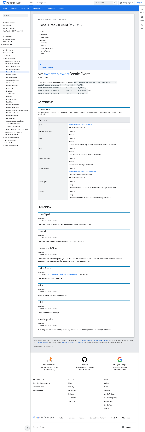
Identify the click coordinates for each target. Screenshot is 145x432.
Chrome (106, 387)
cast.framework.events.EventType (81, 124)
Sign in (139, 3)
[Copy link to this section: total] (45, 302)
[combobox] (105, 3)
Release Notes (38, 390)
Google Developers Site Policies (72, 342)
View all (106, 409)
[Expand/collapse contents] (50, 32)
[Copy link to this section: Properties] (53, 207)
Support (62, 8)
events (64, 74)
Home (31, 3)
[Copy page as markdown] (78, 25)
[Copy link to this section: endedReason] (54, 268)
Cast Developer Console (41, 383)
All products (126, 418)
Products (48, 19)
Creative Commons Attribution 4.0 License (94, 340)
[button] (15, 42)
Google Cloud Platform (98, 418)
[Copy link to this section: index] (45, 285)
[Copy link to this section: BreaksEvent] (53, 109)
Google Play (108, 405)
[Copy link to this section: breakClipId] (52, 214)
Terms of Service (39, 387)
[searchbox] (15, 15)
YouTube (71, 401)
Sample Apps (38, 8)
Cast (18, 2)
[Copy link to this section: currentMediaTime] (59, 248)
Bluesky (71, 387)
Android (106, 383)
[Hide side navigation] (27, 428)
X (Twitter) (72, 398)
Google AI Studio (109, 394)
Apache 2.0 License (42, 342)
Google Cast (42, 3)
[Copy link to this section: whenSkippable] (55, 319)
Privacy (42, 427)
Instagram (72, 390)
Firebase (107, 390)
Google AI (114, 418)
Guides (14, 8)
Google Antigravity (110, 398)
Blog (70, 383)
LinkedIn (71, 394)
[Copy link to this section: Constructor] (55, 102)
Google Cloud (108, 401)
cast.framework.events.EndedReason (82, 172)
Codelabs (51, 8)
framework (51, 74)
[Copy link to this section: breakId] (48, 231)
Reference (25, 8)
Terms (35, 427)
